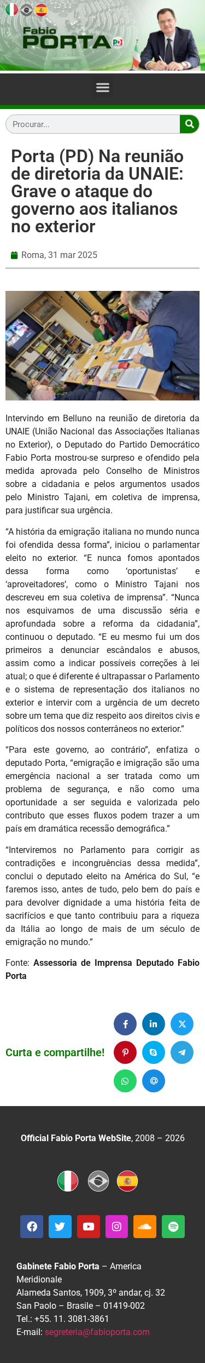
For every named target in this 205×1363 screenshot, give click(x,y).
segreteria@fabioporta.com (97, 1332)
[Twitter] (60, 1226)
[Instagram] (117, 1226)
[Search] (189, 124)
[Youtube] (88, 1226)
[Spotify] (173, 1226)
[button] (102, 87)
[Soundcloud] (144, 1226)
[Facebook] (31, 1226)
